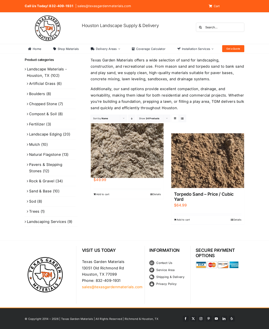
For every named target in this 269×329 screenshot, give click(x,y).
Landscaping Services (46, 221)
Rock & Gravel (41, 181)
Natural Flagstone (45, 154)
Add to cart (102, 194)
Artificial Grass (42, 83)
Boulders (37, 94)
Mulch (34, 144)
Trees (34, 211)
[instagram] (201, 319)
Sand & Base (40, 191)
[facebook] (186, 319)
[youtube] (216, 319)
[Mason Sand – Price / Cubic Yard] (127, 150)
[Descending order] (131, 118)
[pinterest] (209, 319)
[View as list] (182, 118)
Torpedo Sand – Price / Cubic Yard (204, 196)
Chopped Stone (43, 104)
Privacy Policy (166, 284)
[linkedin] (224, 319)
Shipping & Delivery (170, 277)
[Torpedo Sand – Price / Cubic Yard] (207, 160)
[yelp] (232, 319)
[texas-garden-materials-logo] (48, 17)
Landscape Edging (45, 134)
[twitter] (193, 319)
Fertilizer (37, 124)
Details (157, 194)
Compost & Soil (43, 114)
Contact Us (164, 263)
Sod (32, 201)
